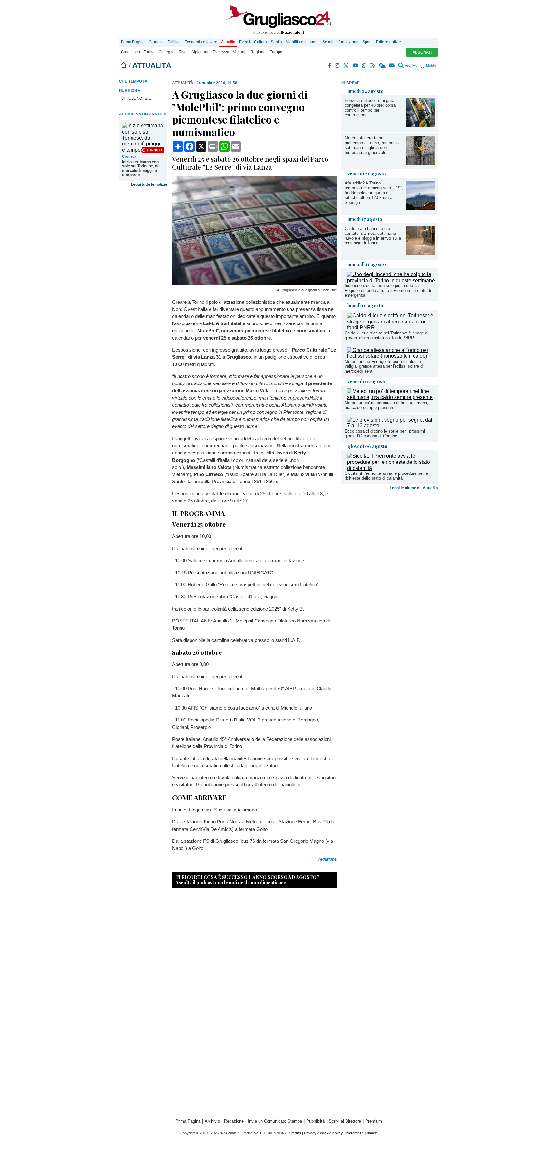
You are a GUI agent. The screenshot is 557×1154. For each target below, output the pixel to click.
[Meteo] (382, 65)
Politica (174, 42)
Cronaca (156, 42)
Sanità (276, 42)
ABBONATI (422, 52)
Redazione (234, 1121)
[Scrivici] (392, 65)
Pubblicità (315, 1121)
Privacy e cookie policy (323, 1133)
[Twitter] (346, 65)
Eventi (244, 42)
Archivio (410, 65)
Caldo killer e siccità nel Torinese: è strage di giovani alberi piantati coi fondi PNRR (386, 335)
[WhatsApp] (364, 65)
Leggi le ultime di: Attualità (414, 488)
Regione (258, 52)
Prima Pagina (133, 42)
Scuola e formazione (340, 42)
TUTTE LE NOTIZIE (135, 98)
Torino (149, 52)
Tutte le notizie (388, 42)
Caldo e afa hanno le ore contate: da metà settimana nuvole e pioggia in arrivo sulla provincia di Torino (373, 235)
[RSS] (373, 65)
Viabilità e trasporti (302, 42)
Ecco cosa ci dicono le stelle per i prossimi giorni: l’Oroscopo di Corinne (385, 433)
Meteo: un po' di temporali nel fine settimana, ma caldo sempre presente (386, 405)
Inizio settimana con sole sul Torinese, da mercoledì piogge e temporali (141, 169)
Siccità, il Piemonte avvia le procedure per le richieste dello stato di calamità (386, 476)
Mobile (430, 65)
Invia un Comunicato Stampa (275, 1121)
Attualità (228, 42)
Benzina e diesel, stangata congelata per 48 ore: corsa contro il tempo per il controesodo (370, 107)
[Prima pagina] (124, 65)
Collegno (167, 52)
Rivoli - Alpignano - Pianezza (204, 52)
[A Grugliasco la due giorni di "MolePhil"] (254, 283)
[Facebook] (330, 65)
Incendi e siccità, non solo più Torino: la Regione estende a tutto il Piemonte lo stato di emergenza (388, 290)
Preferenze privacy (361, 1133)
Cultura (260, 42)
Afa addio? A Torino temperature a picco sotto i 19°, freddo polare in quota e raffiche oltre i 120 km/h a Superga (374, 193)
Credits (295, 1133)
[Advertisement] (389, 543)
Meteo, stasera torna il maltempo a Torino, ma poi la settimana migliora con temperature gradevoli (372, 145)
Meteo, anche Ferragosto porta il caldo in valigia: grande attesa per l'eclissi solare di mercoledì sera (384, 366)
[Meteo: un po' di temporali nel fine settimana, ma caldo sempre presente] (391, 397)
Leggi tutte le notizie (149, 184)
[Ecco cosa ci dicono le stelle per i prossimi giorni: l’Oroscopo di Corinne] (391, 425)
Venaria (240, 52)
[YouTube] (355, 65)
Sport (367, 42)
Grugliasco (130, 52)
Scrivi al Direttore (345, 1121)
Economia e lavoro (200, 42)
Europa (275, 52)
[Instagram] (337, 65)
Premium (373, 1121)
